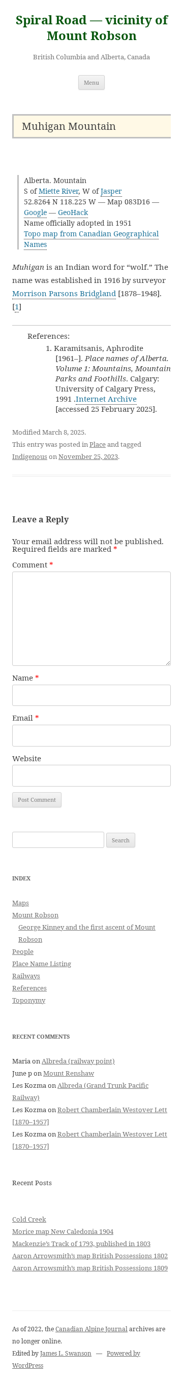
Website (26, 758)
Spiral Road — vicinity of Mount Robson (92, 28)
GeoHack (73, 212)
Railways (26, 975)
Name (25, 677)
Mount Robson (35, 914)
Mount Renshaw (68, 1073)
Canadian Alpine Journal (91, 1329)
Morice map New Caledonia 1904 (62, 1231)
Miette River (58, 191)
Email (25, 718)
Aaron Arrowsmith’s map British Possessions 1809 (90, 1267)
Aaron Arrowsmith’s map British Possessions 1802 (90, 1255)
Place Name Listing (41, 963)
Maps (20, 902)
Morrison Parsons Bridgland (64, 293)
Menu (91, 82)
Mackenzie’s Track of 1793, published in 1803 (81, 1243)
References (29, 987)
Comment (32, 564)
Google (35, 212)
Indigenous (29, 456)
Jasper (111, 191)
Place (97, 444)
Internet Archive (106, 399)
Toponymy (28, 1000)
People (23, 951)
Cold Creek (29, 1219)
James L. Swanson (66, 1353)
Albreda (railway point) (78, 1061)
